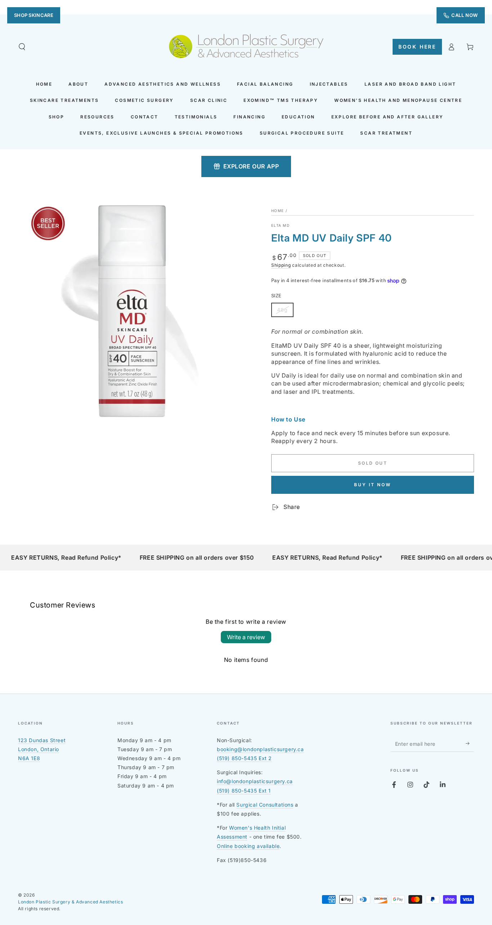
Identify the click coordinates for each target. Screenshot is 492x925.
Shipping (281, 265)
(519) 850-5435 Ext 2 (244, 758)
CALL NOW (464, 15)
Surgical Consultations (264, 805)
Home (277, 210)
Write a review (246, 637)
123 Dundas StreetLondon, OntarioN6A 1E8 (42, 749)
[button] (22, 47)
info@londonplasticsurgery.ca (255, 781)
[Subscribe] (470, 744)
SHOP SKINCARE (33, 15)
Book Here (417, 47)
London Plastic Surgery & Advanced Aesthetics (70, 901)
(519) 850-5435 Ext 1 (244, 791)
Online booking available (248, 846)
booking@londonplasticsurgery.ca (260, 749)
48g (285, 312)
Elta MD (280, 225)
